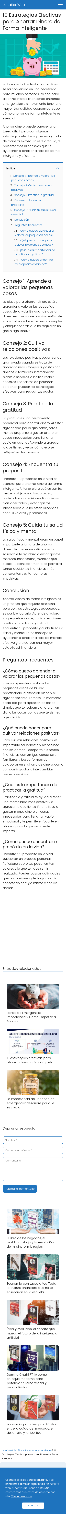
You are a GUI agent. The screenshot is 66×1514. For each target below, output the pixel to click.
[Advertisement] (33, 927)
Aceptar (33, 1505)
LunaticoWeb (14, 4)
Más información (21, 1496)
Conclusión (21, 220)
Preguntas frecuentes (28, 225)
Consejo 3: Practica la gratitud (34, 195)
